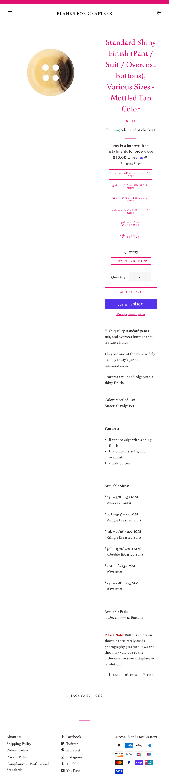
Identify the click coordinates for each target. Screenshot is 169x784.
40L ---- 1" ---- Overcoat (131, 223)
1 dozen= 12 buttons (130, 261)
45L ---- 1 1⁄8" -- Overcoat (130, 236)
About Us (14, 736)
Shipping (112, 129)
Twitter (71, 743)
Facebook (73, 736)
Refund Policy (18, 750)
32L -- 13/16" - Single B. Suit (130, 199)
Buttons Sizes (130, 163)
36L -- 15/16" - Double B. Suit (130, 211)
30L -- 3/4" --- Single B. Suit (130, 186)
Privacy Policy (17, 756)
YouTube (73, 770)
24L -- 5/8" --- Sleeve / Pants (130, 174)
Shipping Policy (19, 743)
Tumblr (71, 763)
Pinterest (72, 750)
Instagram (73, 756)
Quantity (131, 251)
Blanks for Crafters (84, 13)
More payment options (130, 314)
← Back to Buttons (84, 696)
